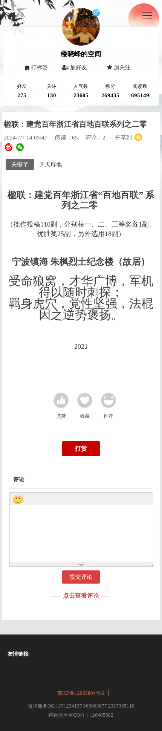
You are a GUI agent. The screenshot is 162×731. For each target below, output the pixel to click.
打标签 (38, 67)
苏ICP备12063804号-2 (81, 693)
